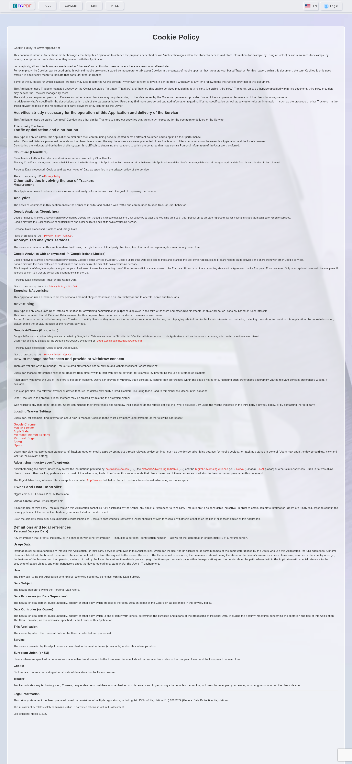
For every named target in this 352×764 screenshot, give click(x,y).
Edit (94, 5)
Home (47, 5)
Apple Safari (22, 431)
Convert (71, 5)
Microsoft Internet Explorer (32, 434)
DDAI (260, 468)
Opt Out (67, 235)
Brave (18, 441)
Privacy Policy (52, 176)
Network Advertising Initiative (160, 468)
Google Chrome (25, 424)
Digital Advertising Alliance (211, 468)
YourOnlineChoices (117, 468)
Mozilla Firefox (24, 428)
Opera (18, 445)
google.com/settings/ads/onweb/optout (119, 340)
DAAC (240, 468)
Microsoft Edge (24, 438)
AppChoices (94, 480)
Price (115, 5)
